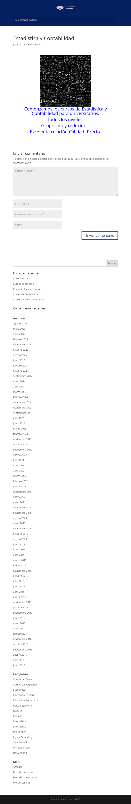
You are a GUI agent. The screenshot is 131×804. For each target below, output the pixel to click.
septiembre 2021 (22, 491)
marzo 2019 (19, 560)
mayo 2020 (19, 523)
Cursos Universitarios (25, 684)
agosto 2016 (20, 654)
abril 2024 (19, 386)
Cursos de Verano (23, 679)
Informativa (19, 726)
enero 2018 (19, 597)
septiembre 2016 (22, 649)
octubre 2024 (20, 370)
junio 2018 (19, 586)
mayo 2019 (19, 549)
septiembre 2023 (22, 412)
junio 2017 (19, 618)
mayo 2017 (19, 623)
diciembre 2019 (22, 528)
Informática (19, 721)
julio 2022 (18, 460)
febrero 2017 (20, 633)
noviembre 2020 (22, 512)
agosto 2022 (20, 454)
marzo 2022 (19, 475)
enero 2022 (19, 486)
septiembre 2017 (22, 612)
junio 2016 (19, 665)
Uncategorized (21, 747)
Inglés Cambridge (23, 737)
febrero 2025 (20, 365)
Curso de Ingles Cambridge (28, 289)
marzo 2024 (19, 391)
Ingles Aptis (19, 731)
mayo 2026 (19, 328)
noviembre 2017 (22, 602)
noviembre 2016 (22, 639)
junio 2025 (19, 360)
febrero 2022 (20, 481)
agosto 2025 (20, 355)
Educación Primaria (24, 695)
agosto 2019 (20, 539)
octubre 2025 (20, 349)
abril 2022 (19, 470)
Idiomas (17, 716)
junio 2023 (19, 423)
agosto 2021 (20, 496)
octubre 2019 (20, 533)
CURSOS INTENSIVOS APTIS (28, 299)
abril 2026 (19, 334)
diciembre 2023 (22, 402)
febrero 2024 (20, 397)
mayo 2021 (19, 502)
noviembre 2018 (22, 570)
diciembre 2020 (22, 507)
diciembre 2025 (22, 344)
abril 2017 (19, 628)
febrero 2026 (20, 339)
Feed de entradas (23, 772)
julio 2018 (18, 581)
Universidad (20, 752)
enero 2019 (19, 565)
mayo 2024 (19, 381)
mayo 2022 (19, 465)
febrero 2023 (20, 433)
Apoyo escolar (21, 278)
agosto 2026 (20, 323)
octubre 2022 (20, 444)
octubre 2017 (20, 607)
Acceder (17, 766)
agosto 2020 (20, 518)
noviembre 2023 (22, 407)
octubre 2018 (20, 575)
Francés (17, 710)
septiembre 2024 (22, 376)
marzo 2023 (19, 428)
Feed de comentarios (25, 777)
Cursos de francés (23, 283)
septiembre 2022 (22, 449)
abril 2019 (19, 554)
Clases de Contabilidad (26, 294)
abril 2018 (19, 591)
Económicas (34, 44)
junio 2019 (19, 544)
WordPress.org (21, 782)
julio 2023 (18, 418)
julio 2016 (18, 660)
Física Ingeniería (22, 705)
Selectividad (20, 742)
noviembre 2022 (22, 439)
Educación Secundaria (26, 700)
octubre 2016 (20, 644)
